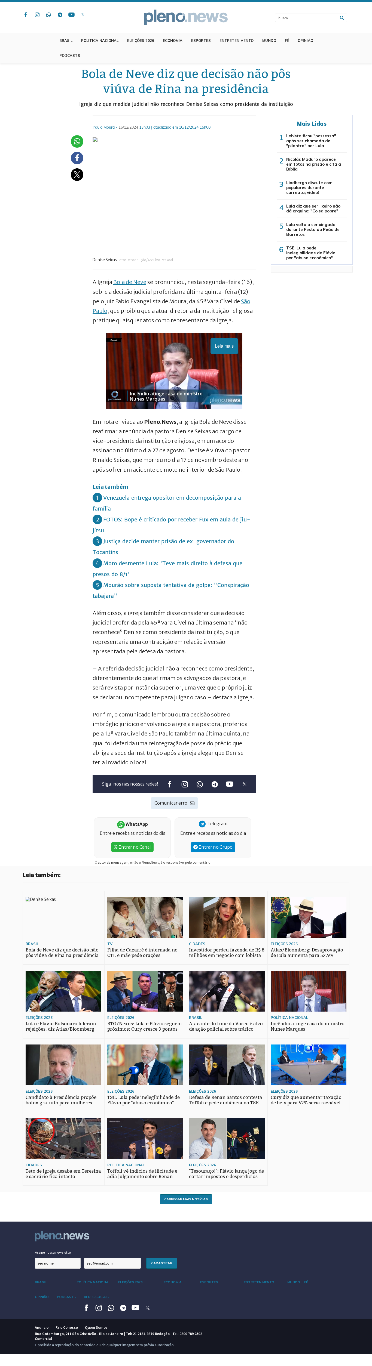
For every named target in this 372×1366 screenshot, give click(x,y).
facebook (25, 14)
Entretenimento (236, 40)
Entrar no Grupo (215, 847)
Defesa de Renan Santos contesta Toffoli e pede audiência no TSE (225, 1100)
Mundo (269, 40)
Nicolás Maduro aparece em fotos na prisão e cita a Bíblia (313, 164)
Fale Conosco (67, 1327)
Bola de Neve (129, 282)
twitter (82, 14)
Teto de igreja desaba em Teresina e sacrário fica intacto (63, 1173)
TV (109, 944)
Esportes (201, 40)
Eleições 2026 (140, 40)
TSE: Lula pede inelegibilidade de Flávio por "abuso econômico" (310, 252)
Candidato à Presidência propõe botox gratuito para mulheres (61, 1100)
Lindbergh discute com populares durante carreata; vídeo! (309, 187)
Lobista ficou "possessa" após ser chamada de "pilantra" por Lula (311, 140)
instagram (37, 14)
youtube (71, 14)
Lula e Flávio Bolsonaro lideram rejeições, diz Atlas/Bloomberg (61, 1026)
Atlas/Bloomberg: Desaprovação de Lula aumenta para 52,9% (307, 952)
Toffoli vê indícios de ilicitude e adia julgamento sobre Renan (142, 1173)
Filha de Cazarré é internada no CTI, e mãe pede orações (142, 952)
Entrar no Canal (134, 847)
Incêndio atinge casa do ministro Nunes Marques (307, 1026)
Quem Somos (96, 1327)
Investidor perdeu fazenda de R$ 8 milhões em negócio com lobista (226, 952)
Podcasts (69, 55)
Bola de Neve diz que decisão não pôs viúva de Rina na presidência (62, 952)
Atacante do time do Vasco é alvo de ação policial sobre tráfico (226, 1026)
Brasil (65, 40)
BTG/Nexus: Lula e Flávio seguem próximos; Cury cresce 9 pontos (144, 1026)
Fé (287, 40)
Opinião (305, 40)
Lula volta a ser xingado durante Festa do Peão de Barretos (313, 229)
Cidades (197, 944)
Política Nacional (99, 40)
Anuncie (41, 1327)
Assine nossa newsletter (53, 1252)
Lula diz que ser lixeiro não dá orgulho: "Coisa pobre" (313, 208)
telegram (60, 14)
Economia (172, 40)
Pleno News (186, 17)
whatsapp (48, 14)
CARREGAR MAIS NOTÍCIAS (186, 1199)
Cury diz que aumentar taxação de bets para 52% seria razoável (306, 1100)
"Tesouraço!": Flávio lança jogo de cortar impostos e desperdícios (226, 1173)
